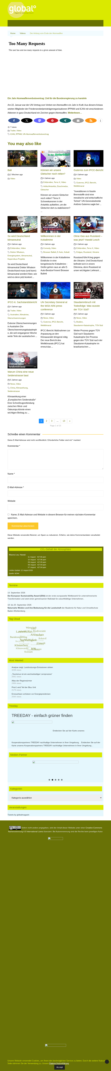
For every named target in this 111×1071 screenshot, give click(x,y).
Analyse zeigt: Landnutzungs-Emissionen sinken (32, 667)
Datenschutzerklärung (59, 1063)
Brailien (79, 322)
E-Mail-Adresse (16, 487)
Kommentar (14, 446)
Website (11, 501)
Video (19, 130)
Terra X (57, 182)
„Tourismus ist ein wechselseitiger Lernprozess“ (32, 674)
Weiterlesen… (75, 113)
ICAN (12, 134)
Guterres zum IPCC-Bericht (88, 170)
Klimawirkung (22, 388)
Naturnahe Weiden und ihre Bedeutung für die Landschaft (34, 608)
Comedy (46, 248)
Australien (14, 314)
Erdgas (79, 252)
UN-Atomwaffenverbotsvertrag (36, 134)
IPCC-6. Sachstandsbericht (22, 302)
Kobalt (66, 252)
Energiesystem (14, 256)
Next (75, 768)
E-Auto (60, 252)
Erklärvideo (48, 182)
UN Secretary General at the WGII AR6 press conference (54, 306)
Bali (10, 170)
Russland (87, 252)
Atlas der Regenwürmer (22, 681)
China (12, 388)
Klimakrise (24, 314)
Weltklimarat (79, 186)
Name (11, 474)
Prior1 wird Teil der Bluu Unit (24, 687)
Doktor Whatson (17, 252)
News (45, 318)
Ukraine (95, 252)
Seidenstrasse (14, 391)
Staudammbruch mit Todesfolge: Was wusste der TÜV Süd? (87, 306)
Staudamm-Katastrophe (84, 325)
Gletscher (45, 190)
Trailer (13, 130)
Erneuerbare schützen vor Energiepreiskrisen (31, 694)
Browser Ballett (49, 252)
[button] (14, 120)
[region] (55, 769)
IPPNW (19, 134)
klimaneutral (26, 256)
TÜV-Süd (99, 325)
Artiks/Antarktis (49, 186)
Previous (36, 768)
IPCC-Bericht (90, 183)
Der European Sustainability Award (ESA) (27, 596)
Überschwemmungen (17, 318)
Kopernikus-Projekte (16, 259)
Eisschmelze (62, 186)
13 (64, 421)
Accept (59, 1067)
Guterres (80, 183)
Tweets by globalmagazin (18, 815)
